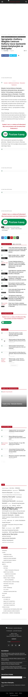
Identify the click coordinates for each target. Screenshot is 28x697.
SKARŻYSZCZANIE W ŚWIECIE (9, 560)
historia (21, 490)
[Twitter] (19, 645)
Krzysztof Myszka (5, 505)
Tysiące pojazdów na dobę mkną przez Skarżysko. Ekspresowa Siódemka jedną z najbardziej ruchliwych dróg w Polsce (13, 668)
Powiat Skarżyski (6, 522)
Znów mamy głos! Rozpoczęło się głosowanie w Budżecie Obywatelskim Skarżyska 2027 (16, 291)
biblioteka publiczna (7, 490)
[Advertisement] (14, 19)
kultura (14, 505)
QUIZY (3, 595)
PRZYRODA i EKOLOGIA (21, 36)
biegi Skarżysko (15, 490)
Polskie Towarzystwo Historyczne (12, 570)
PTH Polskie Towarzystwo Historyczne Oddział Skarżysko (12, 525)
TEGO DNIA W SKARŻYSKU (9, 605)
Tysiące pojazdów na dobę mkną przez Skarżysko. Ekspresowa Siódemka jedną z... (17, 353)
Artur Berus (11, 488)
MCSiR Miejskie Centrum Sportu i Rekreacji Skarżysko (13, 511)
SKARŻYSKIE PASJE (7, 554)
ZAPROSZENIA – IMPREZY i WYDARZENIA (11, 613)
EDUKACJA (3, 264)
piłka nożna (9, 520)
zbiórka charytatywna (7, 540)
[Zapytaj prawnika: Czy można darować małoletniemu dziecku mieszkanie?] (4, 432)
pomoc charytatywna (20, 520)
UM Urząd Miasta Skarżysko (16, 532)
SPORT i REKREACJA (7, 587)
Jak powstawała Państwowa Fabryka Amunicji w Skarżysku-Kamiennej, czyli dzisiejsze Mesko (17, 450)
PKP (13, 520)
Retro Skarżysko (9, 528)
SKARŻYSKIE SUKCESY (8, 556)
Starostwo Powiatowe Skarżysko (10, 530)
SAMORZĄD (4, 292)
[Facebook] (8, 645)
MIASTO (9, 34)
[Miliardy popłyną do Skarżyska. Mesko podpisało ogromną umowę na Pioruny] (4, 341)
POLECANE (4, 593)
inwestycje (18, 497)
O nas (7, 693)
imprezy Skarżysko (8, 496)
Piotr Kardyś (4, 520)
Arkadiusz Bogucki (5, 488)
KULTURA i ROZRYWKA (3, 250)
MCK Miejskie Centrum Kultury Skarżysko (12, 227)
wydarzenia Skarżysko (9, 534)
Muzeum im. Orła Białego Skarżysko (13, 513)
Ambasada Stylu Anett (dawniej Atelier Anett (12, 609)
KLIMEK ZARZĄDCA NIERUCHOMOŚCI (11, 611)
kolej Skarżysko (20, 501)
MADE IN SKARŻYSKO (6, 562)
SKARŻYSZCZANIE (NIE (8, 558)
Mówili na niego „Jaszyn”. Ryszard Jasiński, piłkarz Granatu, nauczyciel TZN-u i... (16, 360)
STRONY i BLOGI (5, 607)
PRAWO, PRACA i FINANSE (9, 577)
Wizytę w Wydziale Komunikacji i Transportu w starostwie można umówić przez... (17, 438)
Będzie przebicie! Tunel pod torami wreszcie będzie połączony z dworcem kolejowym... (17, 347)
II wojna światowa (16, 492)
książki (10, 505)
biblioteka (17, 488)
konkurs (9, 503)
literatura (19, 505)
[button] (26, 2)
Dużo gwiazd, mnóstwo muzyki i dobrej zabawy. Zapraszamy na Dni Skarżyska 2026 (17, 284)
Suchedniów (5, 532)
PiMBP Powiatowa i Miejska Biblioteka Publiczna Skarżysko (13, 517)
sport (17, 528)
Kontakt (16, 693)
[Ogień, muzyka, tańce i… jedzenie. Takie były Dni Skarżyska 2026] (4, 257)
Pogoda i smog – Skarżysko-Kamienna (12, 403)
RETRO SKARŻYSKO (6, 597)
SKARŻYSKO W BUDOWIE (10, 574)
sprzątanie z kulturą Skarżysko (16, 228)
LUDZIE (3, 306)
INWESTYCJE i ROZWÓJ (8, 572)
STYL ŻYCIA (5, 589)
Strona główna (4, 34)
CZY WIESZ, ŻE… (6, 599)
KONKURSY (4, 550)
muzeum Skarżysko (8, 515)
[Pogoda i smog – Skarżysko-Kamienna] (14, 399)
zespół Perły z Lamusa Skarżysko (8, 542)
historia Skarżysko (7, 492)
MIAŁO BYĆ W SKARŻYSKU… (9, 601)
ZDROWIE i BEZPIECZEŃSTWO (10, 591)
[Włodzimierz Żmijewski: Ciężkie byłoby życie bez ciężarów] (4, 457)
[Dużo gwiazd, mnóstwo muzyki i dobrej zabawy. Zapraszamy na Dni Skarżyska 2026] (4, 284)
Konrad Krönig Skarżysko (18, 503)
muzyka (17, 515)
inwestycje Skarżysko (9, 501)
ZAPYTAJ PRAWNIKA (9, 579)
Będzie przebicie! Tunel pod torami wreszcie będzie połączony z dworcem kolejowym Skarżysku (11, 663)
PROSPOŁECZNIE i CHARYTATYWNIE (18, 34)
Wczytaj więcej (13, 365)
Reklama (20, 693)
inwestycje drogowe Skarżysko (7, 498)
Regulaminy (11, 693)
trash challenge (5, 230)
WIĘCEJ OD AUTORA (17, 244)
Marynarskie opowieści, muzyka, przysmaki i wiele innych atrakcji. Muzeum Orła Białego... (16, 334)
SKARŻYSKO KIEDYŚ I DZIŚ (9, 603)
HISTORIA (5, 568)
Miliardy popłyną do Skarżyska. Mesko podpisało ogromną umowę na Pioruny (13, 659)
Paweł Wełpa (6, 50)
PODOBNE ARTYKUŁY (6, 244)
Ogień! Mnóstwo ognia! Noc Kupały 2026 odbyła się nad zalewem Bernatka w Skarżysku (17, 272)
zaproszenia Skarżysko (9, 538)
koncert (4, 503)
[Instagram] (12, 645)
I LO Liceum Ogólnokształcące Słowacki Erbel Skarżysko (12, 494)
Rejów (3, 528)
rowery (14, 528)
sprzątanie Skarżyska (5, 228)
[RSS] (15, 645)
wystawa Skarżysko (6, 536)
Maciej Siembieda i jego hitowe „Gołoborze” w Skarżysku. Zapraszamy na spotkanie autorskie (17, 278)
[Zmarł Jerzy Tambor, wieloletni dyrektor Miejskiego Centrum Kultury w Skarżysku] (4, 305)
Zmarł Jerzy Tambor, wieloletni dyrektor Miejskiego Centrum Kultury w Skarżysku (17, 305)
